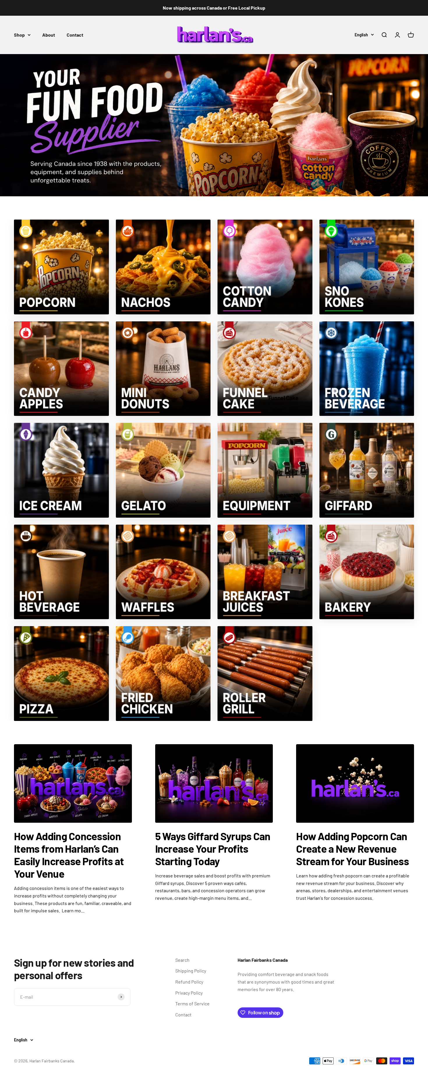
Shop (19, 35)
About (48, 35)
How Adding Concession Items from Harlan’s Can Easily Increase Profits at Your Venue (69, 855)
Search (182, 960)
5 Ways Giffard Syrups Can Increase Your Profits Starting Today (212, 848)
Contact (75, 35)
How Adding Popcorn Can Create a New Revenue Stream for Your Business (352, 848)
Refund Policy (189, 981)
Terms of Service (192, 1003)
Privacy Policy (189, 992)
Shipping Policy (190, 970)
